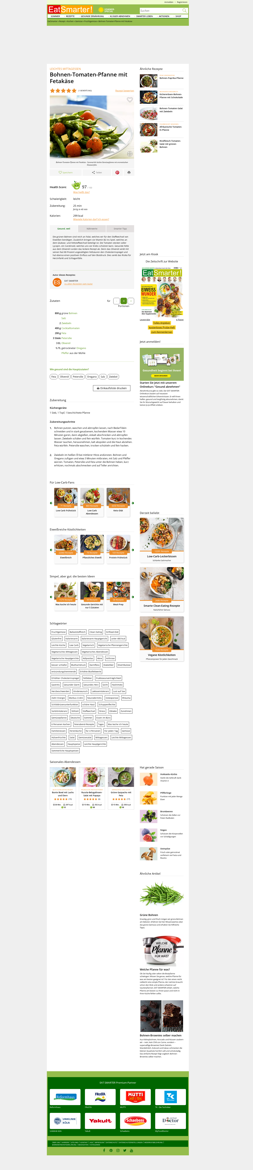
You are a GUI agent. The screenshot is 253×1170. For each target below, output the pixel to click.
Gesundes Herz (91, 684)
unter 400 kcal (118, 638)
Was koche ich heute (65, 604)
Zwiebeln (66, 323)
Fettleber (87, 678)
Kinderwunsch (80, 691)
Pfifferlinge (165, 792)
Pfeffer (65, 353)
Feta (63, 333)
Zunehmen (126, 711)
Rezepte (70, 16)
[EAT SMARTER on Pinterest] (111, 1150)
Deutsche (75, 717)
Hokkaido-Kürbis (168, 774)
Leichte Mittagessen (121, 737)
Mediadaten (83, 1145)
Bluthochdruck (78, 665)
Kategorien (95, 1145)
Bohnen (73, 313)
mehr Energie (58, 697)
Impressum (99, 1142)
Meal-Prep (118, 604)
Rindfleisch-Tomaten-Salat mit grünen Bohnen (170, 143)
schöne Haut (88, 704)
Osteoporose (112, 697)
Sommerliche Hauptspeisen (65, 750)
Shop (178, 16)
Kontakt (84, 1142)
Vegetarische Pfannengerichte (113, 645)
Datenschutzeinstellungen (130, 1142)
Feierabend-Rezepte (84, 724)
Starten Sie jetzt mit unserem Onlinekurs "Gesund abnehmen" (160, 384)
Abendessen (58, 744)
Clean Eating (96, 632)
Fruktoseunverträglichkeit (108, 678)
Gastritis (56, 684)
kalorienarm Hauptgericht (94, 638)
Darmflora (94, 665)
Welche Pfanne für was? (155, 969)
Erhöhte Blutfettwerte (90, 671)
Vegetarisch (88, 645)
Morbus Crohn (76, 697)
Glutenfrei (56, 638)
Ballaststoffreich (78, 632)
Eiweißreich (66, 557)
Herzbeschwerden (60, 691)
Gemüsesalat (85, 737)
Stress (102, 711)
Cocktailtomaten (70, 328)
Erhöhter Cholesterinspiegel (65, 678)
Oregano (81, 348)
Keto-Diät (118, 510)
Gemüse (126, 730)
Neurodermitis (94, 697)
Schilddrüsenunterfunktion (65, 704)
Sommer (55, 16)
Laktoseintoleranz (100, 691)
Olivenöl (65, 343)
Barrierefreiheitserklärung (64, 1145)
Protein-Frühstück (118, 557)
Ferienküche (76, 730)
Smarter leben (144, 16)
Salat (72, 737)
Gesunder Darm (72, 684)
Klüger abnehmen (120, 16)
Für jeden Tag (111, 730)
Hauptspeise (74, 744)
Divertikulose (124, 665)
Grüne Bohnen (149, 915)
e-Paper (180, 319)
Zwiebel (113, 376)
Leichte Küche (58, 645)
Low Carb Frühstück (66, 510)
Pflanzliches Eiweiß (92, 557)
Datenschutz (111, 1142)
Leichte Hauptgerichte (95, 744)
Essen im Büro (103, 717)
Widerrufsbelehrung (153, 1142)
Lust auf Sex (119, 691)
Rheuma (126, 697)
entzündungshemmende (64, 671)
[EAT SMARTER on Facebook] (104, 1150)
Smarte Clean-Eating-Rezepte (162, 605)
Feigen (163, 830)
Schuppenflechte (107, 704)
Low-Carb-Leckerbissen (161, 556)
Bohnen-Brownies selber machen (160, 1035)
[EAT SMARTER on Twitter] (125, 1150)
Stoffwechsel (89, 711)
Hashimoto (117, 684)
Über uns (56, 1142)
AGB (91, 1142)
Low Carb (73, 645)
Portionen (123, 306)
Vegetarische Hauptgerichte (65, 658)
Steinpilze (165, 848)
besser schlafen (59, 665)
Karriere (65, 1142)
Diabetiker (109, 665)
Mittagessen (101, 737)
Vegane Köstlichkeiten (162, 655)
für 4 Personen (93, 730)
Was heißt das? (81, 192)
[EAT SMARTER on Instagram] (118, 1150)
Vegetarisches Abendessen (95, 651)
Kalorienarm (72, 638)
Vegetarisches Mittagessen (65, 651)
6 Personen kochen (61, 724)
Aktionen (164, 16)
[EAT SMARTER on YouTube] (131, 1150)
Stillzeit (75, 711)
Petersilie (66, 338)
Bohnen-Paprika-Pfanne (171, 78)
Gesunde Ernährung (92, 16)
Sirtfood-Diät (112, 632)
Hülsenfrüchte (59, 737)
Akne (99, 658)
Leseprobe (145, 319)
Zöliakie (113, 711)
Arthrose (110, 658)
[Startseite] (70, 9)
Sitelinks (74, 1142)
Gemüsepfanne (59, 717)
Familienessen (59, 730)
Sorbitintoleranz (59, 711)
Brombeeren (166, 811)
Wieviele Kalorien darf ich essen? (91, 219)
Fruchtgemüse (59, 632)
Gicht (105, 684)
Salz (63, 318)
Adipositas (88, 658)
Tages (101, 724)
